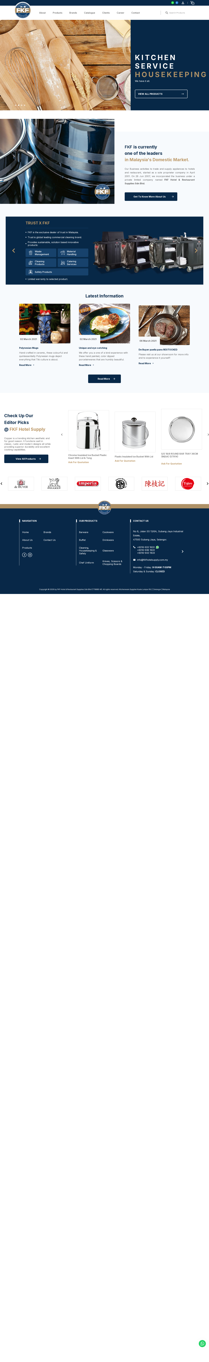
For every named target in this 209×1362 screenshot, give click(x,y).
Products (57, 12)
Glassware (108, 550)
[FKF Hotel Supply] (176, 2)
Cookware (108, 532)
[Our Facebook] (24, 555)
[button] (15, 105)
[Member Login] (183, 3)
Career (120, 12)
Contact (135, 12)
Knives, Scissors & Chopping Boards (112, 562)
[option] (88, 437)
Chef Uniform (86, 562)
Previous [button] (62, 434)
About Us (27, 540)
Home (25, 532)
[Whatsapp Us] (202, 1343)
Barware (83, 532)
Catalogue (89, 12)
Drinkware (108, 540)
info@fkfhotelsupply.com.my (152, 559)
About (42, 12)
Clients (106, 12)
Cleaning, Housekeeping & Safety (88, 550)
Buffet (82, 540)
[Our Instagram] (30, 555)
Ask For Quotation (78, 462)
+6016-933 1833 (146, 547)
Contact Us (50, 540)
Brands (73, 12)
